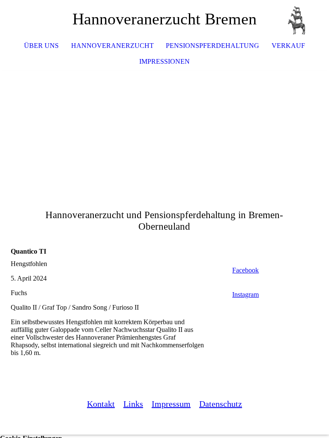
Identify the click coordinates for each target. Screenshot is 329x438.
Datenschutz (220, 403)
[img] (297, 19)
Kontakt (101, 403)
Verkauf (288, 45)
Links (133, 403)
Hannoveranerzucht (112, 45)
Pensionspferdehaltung (212, 45)
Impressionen (164, 61)
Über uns (41, 45)
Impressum (171, 403)
